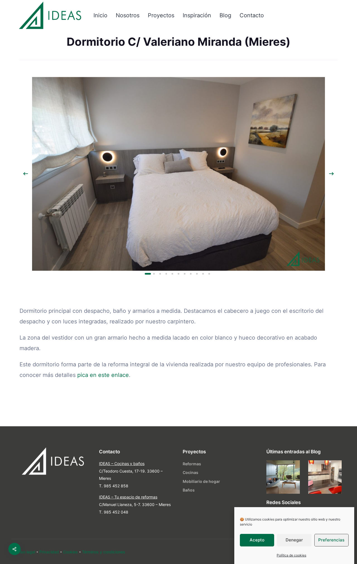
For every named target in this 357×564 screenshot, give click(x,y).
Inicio (100, 15)
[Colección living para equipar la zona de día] (283, 477)
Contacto (252, 15)
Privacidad (49, 552)
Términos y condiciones (103, 552)
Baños (189, 490)
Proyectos (161, 15)
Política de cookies (291, 555)
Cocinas (190, 472)
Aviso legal (25, 552)
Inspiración (197, 15)
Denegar (294, 540)
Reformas (192, 463)
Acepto (257, 540)
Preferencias (331, 540)
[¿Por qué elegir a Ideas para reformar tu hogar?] (325, 477)
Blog (225, 15)
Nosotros (127, 15)
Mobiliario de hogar (201, 481)
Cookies (70, 552)
